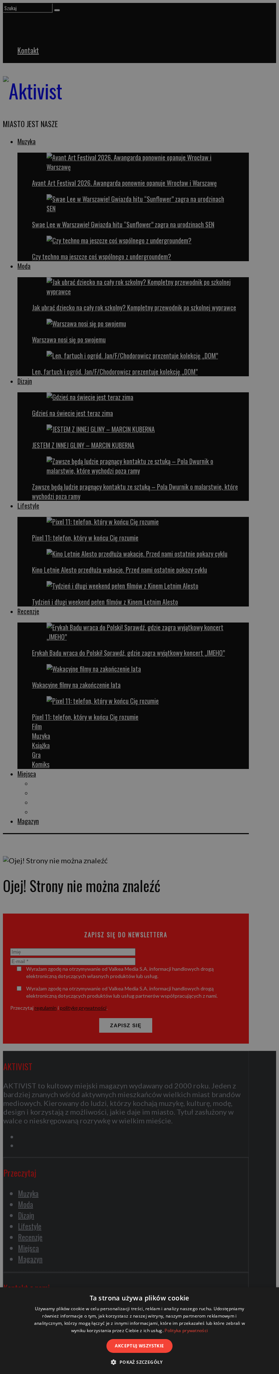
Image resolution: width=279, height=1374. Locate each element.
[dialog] (139, 1330)
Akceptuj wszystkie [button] (139, 1346)
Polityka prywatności (186, 1330)
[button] (139, 1361)
